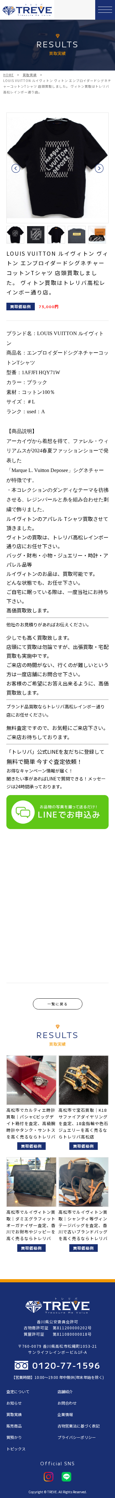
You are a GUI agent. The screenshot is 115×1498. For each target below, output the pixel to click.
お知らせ (14, 1403)
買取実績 (14, 1414)
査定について (17, 1391)
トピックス (16, 1448)
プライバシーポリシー (76, 1437)
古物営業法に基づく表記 (78, 1425)
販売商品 (14, 1425)
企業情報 (65, 1414)
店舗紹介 (65, 1391)
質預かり (14, 1437)
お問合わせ (67, 1403)
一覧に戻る (57, 1003)
